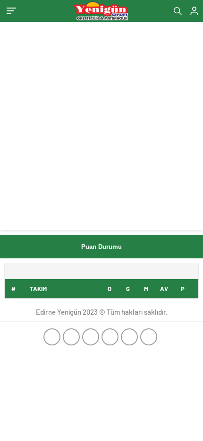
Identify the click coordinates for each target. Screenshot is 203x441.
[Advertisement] (101, 128)
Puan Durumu (101, 246)
